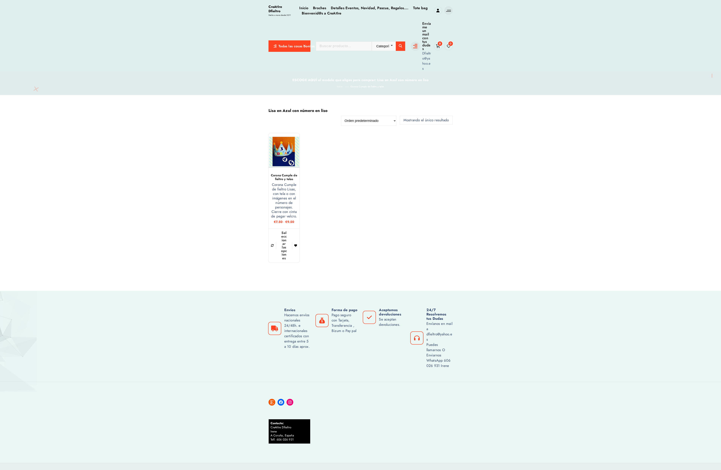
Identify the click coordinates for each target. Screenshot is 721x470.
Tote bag (420, 8)
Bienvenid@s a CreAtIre (321, 13)
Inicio (303, 8)
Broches (319, 8)
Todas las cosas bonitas (294, 46)
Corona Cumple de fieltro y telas (367, 86)
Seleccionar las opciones (284, 245)
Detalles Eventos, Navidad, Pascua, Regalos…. (369, 8)
